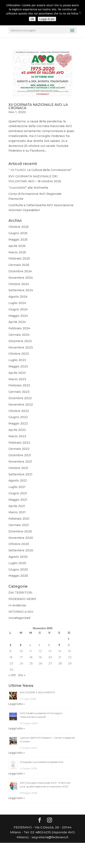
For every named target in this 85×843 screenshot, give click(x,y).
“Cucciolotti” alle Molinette (28, 187)
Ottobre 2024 (18, 284)
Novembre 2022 (20, 404)
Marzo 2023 (17, 379)
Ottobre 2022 (18, 411)
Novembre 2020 (20, 538)
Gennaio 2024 (19, 335)
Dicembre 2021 (19, 455)
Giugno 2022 (18, 417)
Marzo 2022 (17, 436)
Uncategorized (19, 618)
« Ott (12, 675)
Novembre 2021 (20, 461)
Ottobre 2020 (18, 544)
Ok (32, 19)
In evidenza (17, 605)
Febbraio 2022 (19, 442)
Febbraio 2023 (19, 385)
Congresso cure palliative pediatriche (41, 761)
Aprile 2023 (17, 373)
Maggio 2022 (18, 423)
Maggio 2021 (17, 500)
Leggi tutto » (16, 703)
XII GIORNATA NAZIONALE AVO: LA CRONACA (38, 106)
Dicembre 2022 (20, 398)
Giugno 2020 (18, 569)
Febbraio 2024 (19, 328)
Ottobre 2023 (18, 353)
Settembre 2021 (20, 474)
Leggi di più (46, 19)
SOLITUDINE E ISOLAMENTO (37, 692)
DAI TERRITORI (20, 592)
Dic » (21, 675)
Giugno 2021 (17, 493)
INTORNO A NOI (20, 612)
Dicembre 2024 (20, 271)
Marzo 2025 (17, 252)
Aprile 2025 (17, 246)
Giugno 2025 (17, 233)
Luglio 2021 (16, 487)
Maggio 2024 (18, 316)
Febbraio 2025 (19, 258)
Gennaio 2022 (19, 449)
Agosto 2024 (17, 296)
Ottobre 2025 (18, 227)
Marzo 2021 (17, 512)
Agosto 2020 (18, 557)
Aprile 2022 (17, 430)
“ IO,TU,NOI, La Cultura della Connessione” (40, 170)
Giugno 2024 (18, 309)
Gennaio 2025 (18, 265)
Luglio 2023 (17, 360)
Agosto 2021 (17, 480)
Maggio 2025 (18, 239)
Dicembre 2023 (20, 341)
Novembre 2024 (20, 277)
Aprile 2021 (16, 506)
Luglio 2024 (17, 303)
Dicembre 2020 (20, 531)
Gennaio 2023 (19, 392)
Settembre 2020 (20, 550)
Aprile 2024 (17, 322)
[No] (80, 13)
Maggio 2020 (18, 576)
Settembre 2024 (20, 290)
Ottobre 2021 (18, 468)
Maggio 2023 (18, 366)
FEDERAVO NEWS (22, 599)
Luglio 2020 (17, 563)
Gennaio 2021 (18, 525)
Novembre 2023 (20, 347)
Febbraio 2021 (19, 518)
